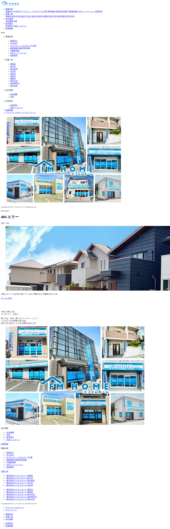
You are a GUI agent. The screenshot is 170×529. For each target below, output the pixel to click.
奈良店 (34, 16)
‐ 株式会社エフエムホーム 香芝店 (19, 490)
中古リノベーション (86, 11)
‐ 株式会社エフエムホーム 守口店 (19, 483)
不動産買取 (72, 11)
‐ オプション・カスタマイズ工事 (19, 457)
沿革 (15, 21)
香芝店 (40, 16)
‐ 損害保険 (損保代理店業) (16, 460)
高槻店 (8, 16)
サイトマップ (30, 113)
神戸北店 (53, 16)
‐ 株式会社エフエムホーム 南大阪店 (20, 480)
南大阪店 (21, 16)
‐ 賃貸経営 (10, 467)
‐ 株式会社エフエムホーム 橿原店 (19, 492)
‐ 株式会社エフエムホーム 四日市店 (20, 499)
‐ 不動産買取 (11, 462)
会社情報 (9, 19)
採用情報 (9, 28)
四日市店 (70, 16)
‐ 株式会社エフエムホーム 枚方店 (19, 478)
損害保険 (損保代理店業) (58, 11)
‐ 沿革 (8, 435)
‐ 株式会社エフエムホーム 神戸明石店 (21, 497)
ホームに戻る (6, 298)
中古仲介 (17, 11)
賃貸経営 (98, 11)
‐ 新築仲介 (10, 453)
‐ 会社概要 (10, 432)
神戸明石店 (62, 16)
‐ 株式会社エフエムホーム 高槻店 (19, 476)
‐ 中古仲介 (10, 455)
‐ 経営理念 (10, 437)
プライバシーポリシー (15, 113)
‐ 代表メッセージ (13, 440)
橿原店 (46, 16)
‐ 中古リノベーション (14, 465)
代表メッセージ (19, 26)
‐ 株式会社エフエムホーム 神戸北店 (20, 494)
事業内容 (9, 9)
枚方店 (14, 16)
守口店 (28, 16)
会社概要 (9, 21)
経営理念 (9, 24)
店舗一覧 (9, 14)
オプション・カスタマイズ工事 (34, 11)
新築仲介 (9, 11)
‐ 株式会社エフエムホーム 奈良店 (19, 485)
